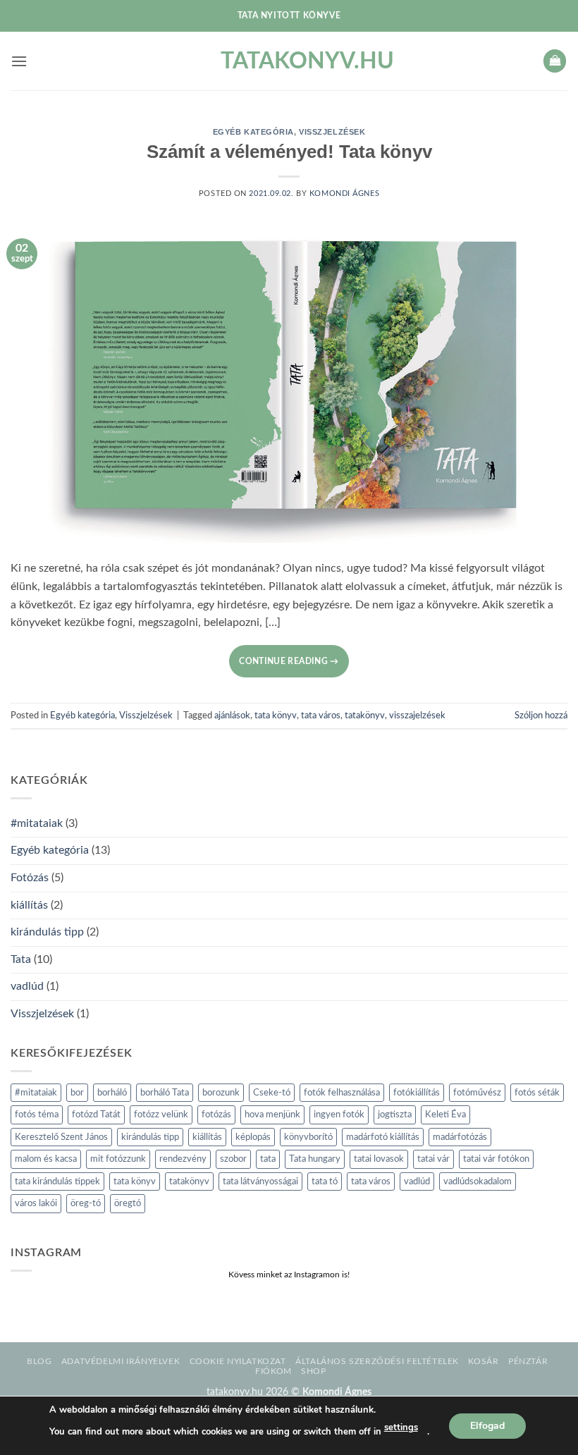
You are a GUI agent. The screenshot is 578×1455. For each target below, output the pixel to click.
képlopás (253, 1137)
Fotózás (30, 877)
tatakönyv (365, 715)
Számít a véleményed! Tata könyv (289, 151)
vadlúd (27, 986)
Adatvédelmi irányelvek (120, 1361)
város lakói (36, 1203)
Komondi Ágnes (344, 193)
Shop (313, 1371)
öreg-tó (85, 1203)
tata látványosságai (260, 1181)
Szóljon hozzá (541, 715)
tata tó (325, 1181)
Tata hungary (314, 1159)
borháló (112, 1092)
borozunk (221, 1092)
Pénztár (528, 1361)
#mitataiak (37, 823)
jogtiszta (395, 1114)
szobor (233, 1159)
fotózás (216, 1114)
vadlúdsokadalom (477, 1181)
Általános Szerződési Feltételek (377, 1361)
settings (401, 1427)
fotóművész (477, 1092)
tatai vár (433, 1159)
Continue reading (289, 661)
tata (268, 1159)
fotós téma (37, 1114)
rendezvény (183, 1159)
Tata (21, 959)
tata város (320, 715)
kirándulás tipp (47, 932)
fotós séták (537, 1092)
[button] (19, 61)
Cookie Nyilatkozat (238, 1361)
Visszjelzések (332, 132)
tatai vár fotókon (496, 1159)
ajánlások (232, 715)
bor (77, 1092)
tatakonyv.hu (289, 61)
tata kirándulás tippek (57, 1181)
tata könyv (275, 715)
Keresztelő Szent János (61, 1137)
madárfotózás (460, 1137)
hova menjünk (272, 1114)
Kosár (483, 1361)
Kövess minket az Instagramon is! (289, 1274)
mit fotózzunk (118, 1159)
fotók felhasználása (342, 1092)
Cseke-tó (271, 1092)
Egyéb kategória (253, 132)
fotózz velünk (161, 1114)
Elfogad (487, 1425)
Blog (39, 1361)
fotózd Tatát (96, 1114)
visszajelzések (417, 715)
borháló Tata (164, 1092)
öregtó (127, 1203)
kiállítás (29, 905)
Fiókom (273, 1371)
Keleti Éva (445, 1114)
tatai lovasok (379, 1159)
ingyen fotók (339, 1114)
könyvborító (308, 1137)
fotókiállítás (416, 1092)
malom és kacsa (46, 1159)
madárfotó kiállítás (382, 1137)
